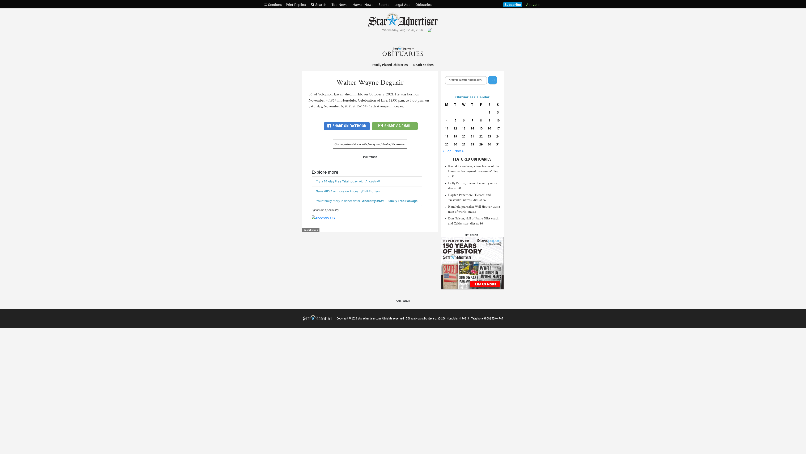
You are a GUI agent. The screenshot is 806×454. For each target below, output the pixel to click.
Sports (383, 5)
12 (455, 128)
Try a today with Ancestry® (348, 181)
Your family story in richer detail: (367, 201)
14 (472, 128)
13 (463, 128)
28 (472, 144)
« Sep (446, 151)
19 (455, 136)
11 (446, 128)
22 (481, 136)
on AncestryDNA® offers (348, 191)
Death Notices (311, 230)
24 (498, 136)
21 (472, 136)
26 (455, 144)
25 (446, 144)
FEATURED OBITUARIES (472, 159)
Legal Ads (402, 5)
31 (498, 144)
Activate (532, 5)
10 (498, 120)
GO (493, 80)
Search (320, 5)
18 (446, 136)
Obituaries (423, 5)
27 (463, 144)
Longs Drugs (487, 4)
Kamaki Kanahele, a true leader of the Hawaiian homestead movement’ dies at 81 (473, 171)
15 (481, 128)
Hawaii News (363, 5)
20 (463, 136)
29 (481, 144)
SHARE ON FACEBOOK (349, 126)
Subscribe (512, 5)
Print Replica (296, 5)
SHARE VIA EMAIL (397, 126)
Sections (274, 5)
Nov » (459, 151)
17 (498, 128)
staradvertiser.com (369, 318)
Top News (339, 5)
